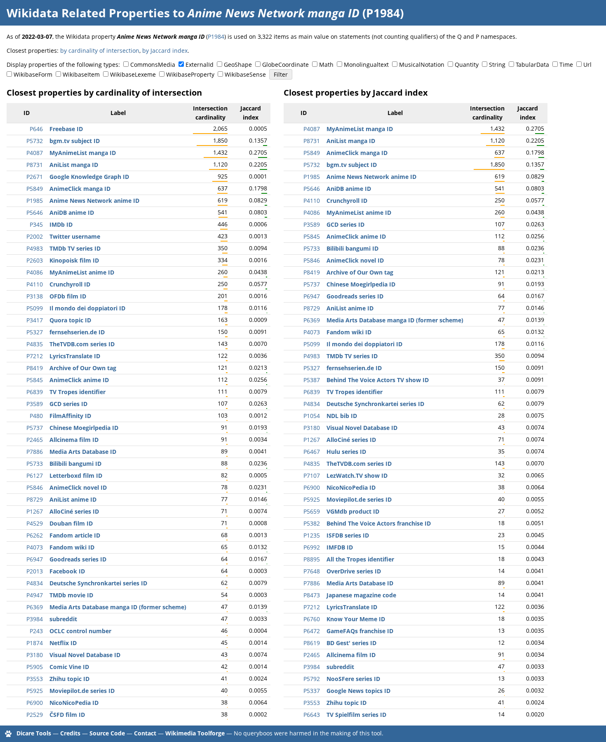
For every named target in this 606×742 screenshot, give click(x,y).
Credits (70, 733)
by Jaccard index (165, 50)
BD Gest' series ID (351, 643)
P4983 (34, 248)
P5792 (311, 679)
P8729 (34, 499)
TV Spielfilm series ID (356, 715)
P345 (36, 224)
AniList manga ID (73, 165)
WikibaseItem (81, 74)
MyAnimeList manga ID (82, 153)
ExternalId (200, 64)
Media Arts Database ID (82, 452)
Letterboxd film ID (75, 475)
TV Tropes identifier (77, 392)
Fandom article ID (74, 535)
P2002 (34, 236)
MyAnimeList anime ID (81, 272)
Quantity (467, 64)
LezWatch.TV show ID (357, 475)
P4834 (34, 583)
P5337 (311, 691)
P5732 (34, 141)
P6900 (34, 703)
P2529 (34, 715)
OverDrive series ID (353, 571)
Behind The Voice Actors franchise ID (378, 523)
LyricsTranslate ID (74, 356)
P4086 (34, 272)
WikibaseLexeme (133, 74)
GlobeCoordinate (285, 64)
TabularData (532, 64)
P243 (36, 631)
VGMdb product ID (352, 511)
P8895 (311, 559)
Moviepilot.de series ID (82, 691)
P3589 (34, 404)
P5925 (34, 691)
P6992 (311, 547)
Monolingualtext (366, 64)
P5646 (34, 212)
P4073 (34, 547)
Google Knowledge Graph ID (89, 177)
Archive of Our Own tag (82, 368)
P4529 (34, 523)
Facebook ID (67, 571)
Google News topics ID (358, 691)
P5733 (34, 463)
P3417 (34, 320)
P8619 (311, 643)
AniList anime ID (72, 499)
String (497, 64)
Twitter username (74, 236)
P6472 (311, 631)
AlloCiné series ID (74, 511)
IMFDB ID (339, 547)
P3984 (34, 619)
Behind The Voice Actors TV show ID (377, 380)
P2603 (34, 260)
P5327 (34, 332)
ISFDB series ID (347, 535)
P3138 (34, 296)
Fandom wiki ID (71, 547)
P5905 (34, 667)
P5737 (34, 428)
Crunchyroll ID (69, 284)
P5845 (34, 380)
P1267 (34, 511)
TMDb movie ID (71, 595)
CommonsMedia (152, 64)
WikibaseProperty (190, 74)
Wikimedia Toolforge (195, 733)
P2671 (34, 177)
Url (587, 64)
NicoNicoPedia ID (74, 703)
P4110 (34, 284)
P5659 (311, 511)
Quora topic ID (70, 320)
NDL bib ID (341, 416)
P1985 (34, 200)
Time (566, 64)
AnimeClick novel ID (78, 487)
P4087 (34, 153)
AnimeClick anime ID (79, 380)
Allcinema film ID (74, 440)
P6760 (311, 619)
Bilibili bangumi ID (75, 463)
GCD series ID (68, 404)
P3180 (34, 655)
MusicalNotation (421, 64)
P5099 (34, 308)
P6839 (34, 392)
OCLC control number (80, 631)
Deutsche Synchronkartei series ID (98, 583)
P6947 (34, 559)
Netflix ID (63, 643)
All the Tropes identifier (360, 559)
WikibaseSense (245, 74)
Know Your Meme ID (355, 619)
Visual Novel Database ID (84, 655)
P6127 (34, 475)
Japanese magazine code (361, 595)
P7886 (34, 452)
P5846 (34, 487)
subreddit (63, 619)
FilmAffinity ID (70, 416)
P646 (36, 129)
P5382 (311, 523)
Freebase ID (66, 129)
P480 (36, 416)
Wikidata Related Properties (88, 13)
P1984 (216, 36)
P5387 (311, 380)
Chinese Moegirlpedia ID (83, 428)
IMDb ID (61, 224)
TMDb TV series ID (75, 248)
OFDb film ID (67, 296)
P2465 (34, 440)
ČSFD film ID (67, 715)
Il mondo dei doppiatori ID (87, 308)
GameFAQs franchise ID (359, 631)
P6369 (34, 607)
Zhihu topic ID (69, 679)
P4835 (34, 344)
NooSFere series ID (353, 679)
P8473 (311, 595)
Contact (145, 733)
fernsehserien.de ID (77, 332)
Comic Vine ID (69, 667)
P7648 (311, 571)
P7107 (311, 475)
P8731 (34, 165)
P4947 (34, 595)
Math (326, 64)
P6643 (311, 715)
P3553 (34, 679)
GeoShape (238, 64)
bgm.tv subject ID (74, 141)
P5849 (34, 189)
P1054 (311, 416)
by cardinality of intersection (99, 50)
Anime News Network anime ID (94, 200)
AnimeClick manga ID (79, 189)
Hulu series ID (346, 452)
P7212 (34, 356)
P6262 (34, 535)
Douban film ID (71, 523)
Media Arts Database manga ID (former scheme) (117, 607)
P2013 (34, 571)
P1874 (34, 643)
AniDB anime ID (71, 212)
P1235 (311, 535)
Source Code (107, 733)
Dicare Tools (33, 733)
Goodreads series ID (77, 559)
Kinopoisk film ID (74, 260)
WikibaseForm (33, 74)
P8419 (34, 368)
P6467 (311, 452)
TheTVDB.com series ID (82, 344)
